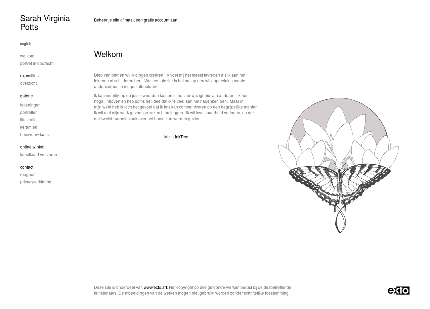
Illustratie (28, 119)
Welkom (27, 55)
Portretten (29, 112)
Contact (26, 167)
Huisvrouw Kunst (35, 134)
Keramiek (28, 127)
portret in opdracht (36, 63)
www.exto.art (155, 287)
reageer (27, 174)
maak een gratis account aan (151, 20)
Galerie (26, 95)
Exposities (29, 75)
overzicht (28, 83)
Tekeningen (30, 104)
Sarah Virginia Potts (45, 22)
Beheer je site (106, 20)
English (25, 43)
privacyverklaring (35, 181)
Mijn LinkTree (176, 136)
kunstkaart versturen (38, 154)
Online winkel (32, 146)
